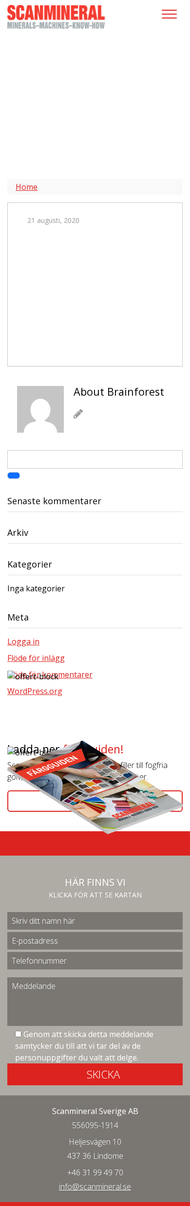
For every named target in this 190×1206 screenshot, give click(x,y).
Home (27, 187)
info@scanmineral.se (95, 1186)
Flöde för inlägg (36, 658)
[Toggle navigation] (169, 14)
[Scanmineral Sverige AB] (56, 16)
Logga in (23, 641)
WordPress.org (34, 691)
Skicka (103, 1074)
